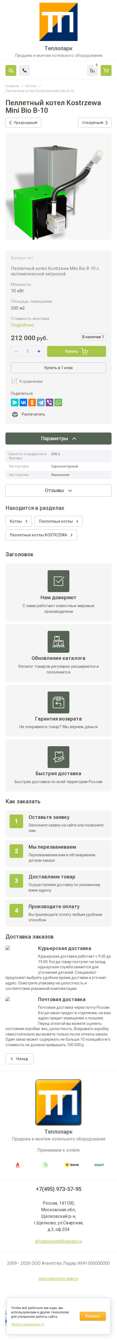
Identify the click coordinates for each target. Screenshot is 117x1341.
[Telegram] (41, 402)
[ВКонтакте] (23, 402)
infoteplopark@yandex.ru (58, 1241)
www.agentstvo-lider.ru (58, 1279)
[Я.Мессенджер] (15, 402)
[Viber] (49, 402)
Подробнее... (23, 325)
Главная (12, 86)
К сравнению (31, 381)
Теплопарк (58, 48)
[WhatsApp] (58, 402)
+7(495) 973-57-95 (58, 1189)
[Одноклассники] (32, 402)
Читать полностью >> (27, 1324)
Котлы (31, 86)
